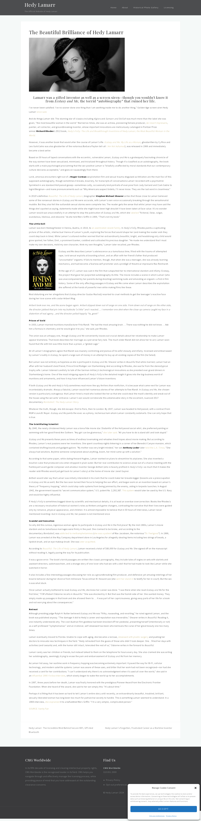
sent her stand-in (124, 578)
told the (154, 447)
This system (128, 490)
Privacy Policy (171, 816)
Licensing (169, 7)
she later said (110, 432)
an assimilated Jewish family (106, 227)
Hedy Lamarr (40, 4)
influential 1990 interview (48, 675)
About (125, 7)
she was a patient (103, 533)
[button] (195, 788)
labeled (135, 212)
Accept (163, 809)
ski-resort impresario (156, 123)
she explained (52, 701)
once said (41, 111)
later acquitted (87, 541)
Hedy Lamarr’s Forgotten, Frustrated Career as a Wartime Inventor (138, 728)
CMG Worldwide (111, 768)
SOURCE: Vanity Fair (39, 708)
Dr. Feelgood (151, 533)
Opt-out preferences (157, 816)
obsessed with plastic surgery (133, 637)
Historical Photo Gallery (145, 7)
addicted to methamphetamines (76, 533)
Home (113, 7)
